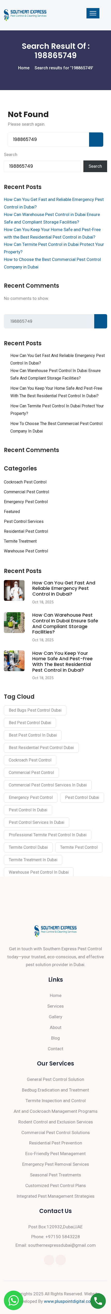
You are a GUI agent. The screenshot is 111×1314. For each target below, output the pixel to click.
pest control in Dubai (28, 809)
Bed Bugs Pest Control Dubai (35, 710)
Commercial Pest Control (26, 491)
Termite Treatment (20, 541)
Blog (55, 1038)
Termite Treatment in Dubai (33, 859)
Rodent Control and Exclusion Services (55, 1121)
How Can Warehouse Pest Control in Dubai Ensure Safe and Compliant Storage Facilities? (55, 374)
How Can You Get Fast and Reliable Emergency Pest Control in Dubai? (57, 359)
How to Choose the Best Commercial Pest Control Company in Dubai (56, 427)
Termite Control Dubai (28, 847)
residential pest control (26, 531)
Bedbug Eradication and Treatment (55, 1090)
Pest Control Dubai (82, 797)
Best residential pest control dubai (41, 747)
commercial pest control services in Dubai (48, 785)
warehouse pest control (26, 551)
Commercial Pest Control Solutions (55, 1132)
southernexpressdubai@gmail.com (62, 1245)
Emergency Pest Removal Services (55, 1164)
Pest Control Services (24, 521)
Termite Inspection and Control (56, 1100)
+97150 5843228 (62, 1236)
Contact (55, 1048)
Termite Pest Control (79, 847)
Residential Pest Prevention (55, 1142)
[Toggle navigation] (92, 13)
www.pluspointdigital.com (69, 1301)
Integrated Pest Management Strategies (55, 1196)
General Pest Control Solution (55, 1079)
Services (55, 1006)
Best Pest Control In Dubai (33, 735)
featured (12, 511)
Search (10, 154)
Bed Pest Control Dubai (30, 722)
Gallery (55, 1016)
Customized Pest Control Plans (55, 1185)
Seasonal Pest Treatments (55, 1174)
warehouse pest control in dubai (39, 872)
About (55, 1027)
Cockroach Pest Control (25, 482)
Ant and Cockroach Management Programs (56, 1111)
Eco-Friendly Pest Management (55, 1153)
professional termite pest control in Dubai (47, 834)
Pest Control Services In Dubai (36, 822)
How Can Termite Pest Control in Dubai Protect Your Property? (57, 409)
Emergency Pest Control (26, 501)
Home (55, 995)
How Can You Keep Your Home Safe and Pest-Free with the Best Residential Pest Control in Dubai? (56, 392)
